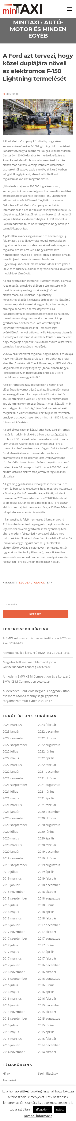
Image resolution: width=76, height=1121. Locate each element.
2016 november (14, 972)
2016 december (49, 965)
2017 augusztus (49, 938)
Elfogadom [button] (42, 1109)
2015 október (47, 1012)
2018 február (47, 918)
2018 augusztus (49, 898)
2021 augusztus (49, 785)
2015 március (12, 1039)
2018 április (46, 912)
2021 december (49, 772)
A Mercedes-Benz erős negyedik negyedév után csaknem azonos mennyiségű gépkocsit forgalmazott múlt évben (36, 696)
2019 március (12, 878)
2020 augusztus (49, 825)
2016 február (47, 998)
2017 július (10, 945)
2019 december (49, 852)
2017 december (49, 925)
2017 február (47, 958)
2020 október (47, 818)
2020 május (11, 838)
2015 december (49, 1005)
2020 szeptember (15, 825)
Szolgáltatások (32, 582)
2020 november (14, 818)
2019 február (47, 878)
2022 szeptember (15, 745)
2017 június (46, 945)
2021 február (47, 805)
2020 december (49, 812)
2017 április (46, 952)
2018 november (14, 892)
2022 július (10, 751)
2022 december (49, 731)
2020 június (46, 832)
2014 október (47, 1052)
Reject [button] (60, 1109)
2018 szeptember (15, 898)
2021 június (46, 791)
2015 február (47, 1039)
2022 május (11, 758)
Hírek (6, 1073)
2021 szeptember (15, 785)
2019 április (46, 872)
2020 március (12, 845)
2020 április (46, 838)
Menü (69, 9)
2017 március (12, 958)
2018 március (12, 918)
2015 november (14, 1012)
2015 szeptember (15, 1018)
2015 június (46, 1025)
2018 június (46, 905)
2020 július (10, 832)
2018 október (47, 892)
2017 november (14, 932)
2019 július (10, 872)
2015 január (11, 1045)
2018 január (11, 925)
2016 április (46, 992)
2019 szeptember (15, 865)
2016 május (11, 992)
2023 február (47, 725)
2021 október (47, 778)
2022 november (14, 738)
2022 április (46, 758)
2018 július (10, 905)
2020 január (11, 852)
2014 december (49, 1045)
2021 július (10, 791)
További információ (38, 1116)
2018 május (11, 912)
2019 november (14, 858)
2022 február (47, 765)
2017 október (47, 932)
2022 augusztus (49, 745)
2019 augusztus (49, 865)
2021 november (14, 778)
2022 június (46, 751)
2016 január (11, 1005)
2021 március (12, 805)
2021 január (11, 812)
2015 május (11, 1032)
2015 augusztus (49, 1018)
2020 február (47, 845)
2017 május (11, 952)
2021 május (11, 798)
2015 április (46, 1032)
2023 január (11, 731)
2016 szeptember (15, 979)
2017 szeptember (15, 938)
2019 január (11, 885)
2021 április (46, 798)
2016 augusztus (49, 979)
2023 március (12, 725)
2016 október (47, 972)
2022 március (12, 765)
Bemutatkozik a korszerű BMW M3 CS (29, 653)
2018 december (49, 885)
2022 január (11, 772)
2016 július (10, 985)
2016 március (12, 998)
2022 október (47, 738)
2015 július (10, 1025)
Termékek (9, 1080)
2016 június (46, 985)
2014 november (14, 1052)
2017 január (11, 965)
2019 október (47, 858)
